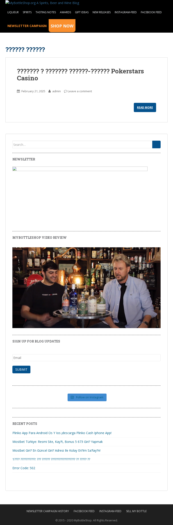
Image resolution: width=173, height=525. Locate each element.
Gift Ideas (82, 12)
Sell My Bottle (136, 511)
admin (56, 91)
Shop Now (62, 26)
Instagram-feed (126, 12)
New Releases (102, 12)
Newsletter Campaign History (48, 511)
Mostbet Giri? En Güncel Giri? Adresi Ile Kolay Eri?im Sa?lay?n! (56, 450)
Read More (145, 107)
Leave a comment (80, 91)
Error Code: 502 (23, 468)
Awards (65, 12)
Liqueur (13, 12)
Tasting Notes (46, 12)
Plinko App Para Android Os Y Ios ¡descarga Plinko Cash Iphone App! (62, 433)
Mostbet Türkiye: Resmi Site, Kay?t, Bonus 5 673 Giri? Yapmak (57, 441)
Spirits (27, 12)
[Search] (156, 144)
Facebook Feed (151, 12)
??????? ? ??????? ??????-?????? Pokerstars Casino (80, 74)
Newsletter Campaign (27, 26)
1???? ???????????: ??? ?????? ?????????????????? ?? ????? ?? (51, 459)
